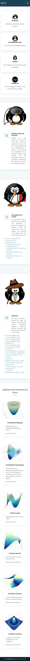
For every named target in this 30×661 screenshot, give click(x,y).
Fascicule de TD (11, 240)
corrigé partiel (20, 351)
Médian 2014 (10, 365)
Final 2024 (9, 337)
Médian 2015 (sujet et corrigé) (15, 361)
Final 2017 (9, 353)
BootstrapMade (22, 659)
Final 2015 (9, 359)
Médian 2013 (10, 368)
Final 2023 (9, 339)
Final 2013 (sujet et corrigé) (14, 366)
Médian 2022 (10, 343)
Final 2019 (9, 349)
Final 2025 (9, 335)
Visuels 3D (15, 83)
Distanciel (15, 20)
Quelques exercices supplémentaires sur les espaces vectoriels (16, 248)
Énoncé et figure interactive (13, 562)
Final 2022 (9, 341)
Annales (15, 61)
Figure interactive (11, 433)
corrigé (18, 335)
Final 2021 (9, 345)
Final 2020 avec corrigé (13, 347)
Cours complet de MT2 (13, 238)
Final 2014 (9, 363)
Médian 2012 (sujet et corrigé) (15, 372)
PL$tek (13, 142)
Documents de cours (15, 42)
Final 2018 (9, 351)
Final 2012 (9, 370)
